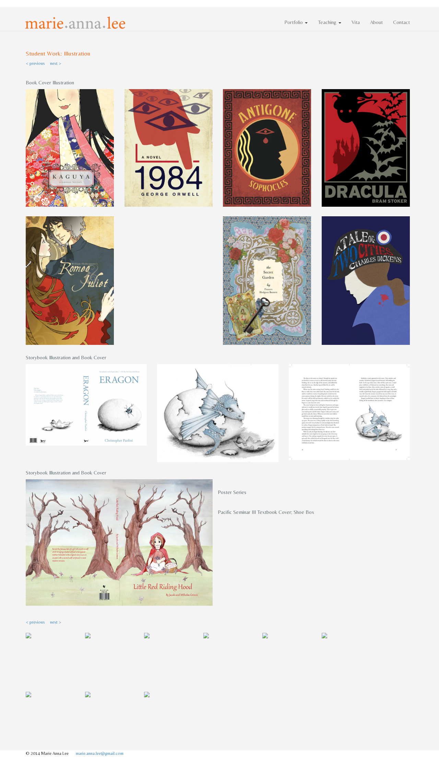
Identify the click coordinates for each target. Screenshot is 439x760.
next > (55, 63)
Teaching (328, 22)
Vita (356, 22)
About (376, 22)
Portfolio (294, 22)
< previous (35, 63)
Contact (401, 22)
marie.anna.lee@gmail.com (99, 753)
